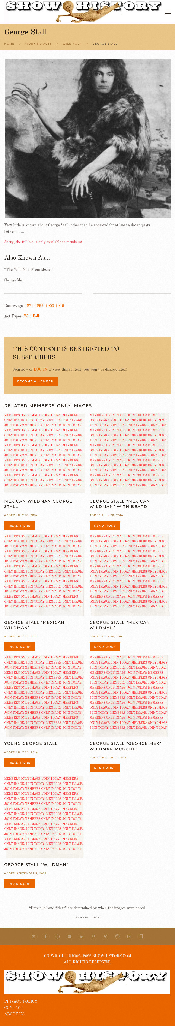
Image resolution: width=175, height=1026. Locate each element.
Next (96, 917)
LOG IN (40, 369)
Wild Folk (32, 316)
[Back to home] (84, 12)
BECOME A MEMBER (35, 381)
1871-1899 (34, 306)
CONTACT (13, 1008)
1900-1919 (54, 306)
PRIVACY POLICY (20, 1002)
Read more (20, 525)
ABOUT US (14, 1014)
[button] (168, 12)
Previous (82, 917)
